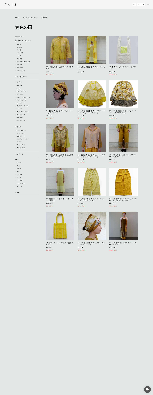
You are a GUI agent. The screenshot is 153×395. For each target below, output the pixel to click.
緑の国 (19, 50)
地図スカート (21, 136)
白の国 (19, 44)
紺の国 (19, 56)
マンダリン (20, 94)
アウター (19, 85)
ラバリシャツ (21, 114)
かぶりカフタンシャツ (23, 97)
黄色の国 (19, 58)
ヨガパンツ (20, 142)
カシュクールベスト (23, 111)
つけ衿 (19, 168)
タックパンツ (21, 145)
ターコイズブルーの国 (23, 61)
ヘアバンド (20, 180)
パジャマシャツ (21, 100)
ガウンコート (21, 103)
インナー (19, 88)
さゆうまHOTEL (21, 77)
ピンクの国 (20, 53)
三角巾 (19, 177)
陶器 (18, 171)
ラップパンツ (21, 133)
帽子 (18, 165)
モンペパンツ (21, 147)
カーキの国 (20, 67)
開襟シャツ (20, 117)
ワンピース (19, 154)
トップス (18, 82)
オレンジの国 (21, 70)
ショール (19, 186)
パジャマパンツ (21, 130)
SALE (17, 192)
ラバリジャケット (22, 91)
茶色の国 (19, 64)
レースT (19, 108)
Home (17, 17)
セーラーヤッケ (21, 120)
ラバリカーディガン (23, 106)
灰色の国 (19, 47)
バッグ (19, 163)
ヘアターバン (21, 183)
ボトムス (18, 127)
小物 (16, 159)
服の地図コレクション (30, 17)
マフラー (19, 174)
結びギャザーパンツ (23, 139)
